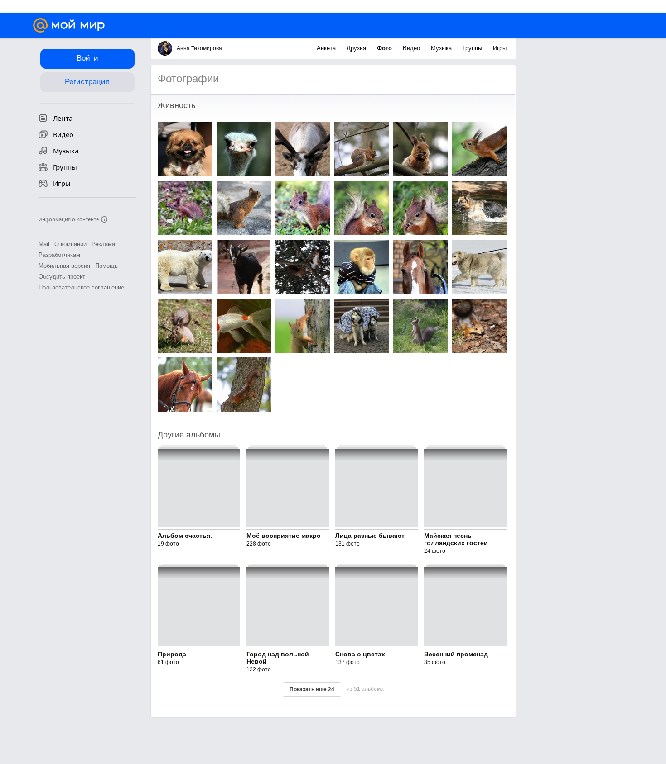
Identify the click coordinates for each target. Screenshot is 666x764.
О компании (70, 244)
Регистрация (87, 81)
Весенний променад (456, 654)
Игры (500, 48)
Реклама (103, 244)
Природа (172, 654)
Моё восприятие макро (283, 535)
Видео (412, 48)
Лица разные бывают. (370, 535)
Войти (87, 58)
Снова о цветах (360, 654)
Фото (385, 48)
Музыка (442, 48)
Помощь (106, 265)
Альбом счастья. (185, 535)
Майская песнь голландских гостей (456, 539)
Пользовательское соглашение (81, 287)
